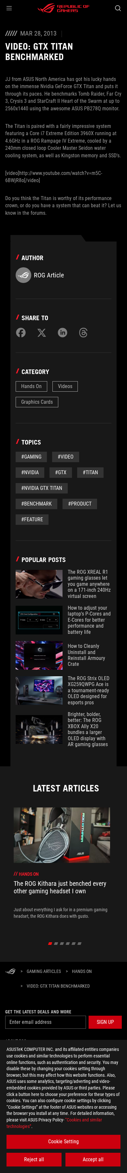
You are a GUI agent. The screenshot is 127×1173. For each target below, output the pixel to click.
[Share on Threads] (83, 332)
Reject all (34, 1159)
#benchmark (36, 504)
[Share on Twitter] (41, 332)
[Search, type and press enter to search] (118, 8)
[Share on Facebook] (21, 332)
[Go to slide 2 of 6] (56, 943)
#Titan (90, 472)
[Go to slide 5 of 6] (74, 943)
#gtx (60, 472)
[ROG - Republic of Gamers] (63, 8)
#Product (80, 504)
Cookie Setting (63, 1141)
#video (66, 457)
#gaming (31, 457)
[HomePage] (10, 971)
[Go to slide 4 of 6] (68, 943)
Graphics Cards (37, 402)
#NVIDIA (30, 472)
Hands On (31, 386)
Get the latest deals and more (38, 1011)
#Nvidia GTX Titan (41, 488)
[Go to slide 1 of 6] (50, 943)
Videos (65, 386)
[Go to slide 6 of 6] (80, 943)
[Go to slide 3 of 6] (62, 943)
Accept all (93, 1159)
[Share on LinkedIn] (62, 332)
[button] (9, 8)
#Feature (32, 519)
